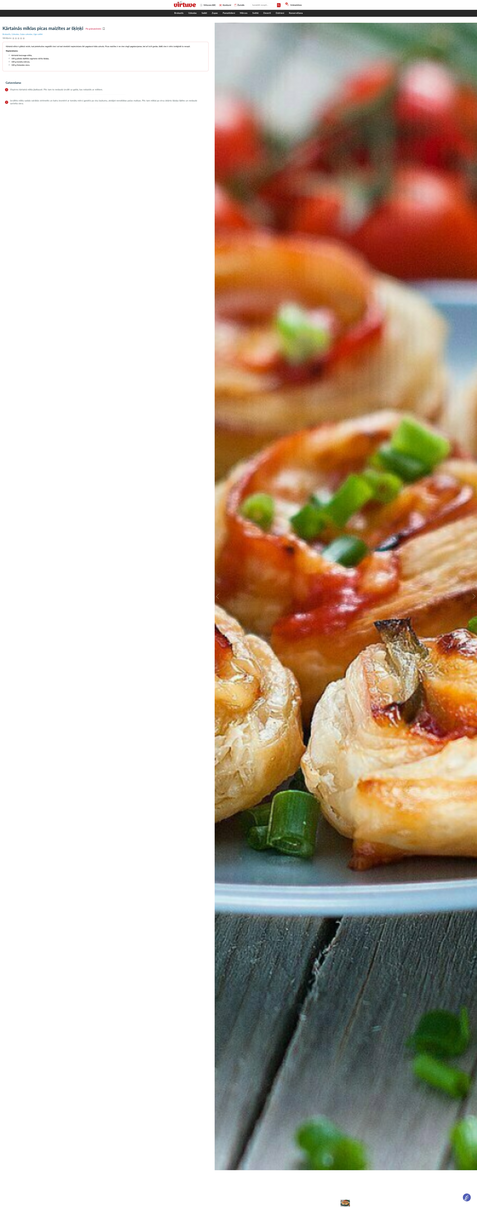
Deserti (267, 13)
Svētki (255, 13)
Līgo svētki (38, 34)
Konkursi (227, 5)
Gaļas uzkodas (26, 34)
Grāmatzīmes (294, 5)
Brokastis (178, 13)
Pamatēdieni (229, 13)
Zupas (215, 13)
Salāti (204, 13)
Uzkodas (192, 13)
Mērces (243, 13)
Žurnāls (240, 5)
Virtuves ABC (209, 5)
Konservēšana (296, 13)
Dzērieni (280, 13)
